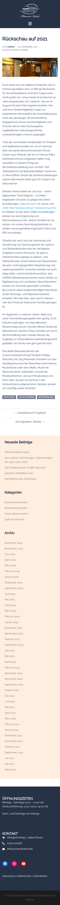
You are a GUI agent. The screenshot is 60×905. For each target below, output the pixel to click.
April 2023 (10, 661)
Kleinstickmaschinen (16, 508)
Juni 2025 (10, 554)
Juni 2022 (10, 701)
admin (10, 47)
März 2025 (10, 565)
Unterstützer (40, 876)
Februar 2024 (12, 616)
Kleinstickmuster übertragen (21, 478)
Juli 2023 (9, 650)
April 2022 (10, 712)
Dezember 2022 (13, 673)
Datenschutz (24, 876)
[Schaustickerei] (30, 10)
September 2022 (14, 684)
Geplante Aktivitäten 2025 (19, 473)
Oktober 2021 (12, 746)
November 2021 (14, 741)
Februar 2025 (12, 571)
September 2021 (14, 752)
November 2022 (14, 678)
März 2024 (10, 610)
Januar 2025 (11, 576)
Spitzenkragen (45, 397)
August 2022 (12, 690)
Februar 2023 (12, 667)
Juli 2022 (9, 695)
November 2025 (14, 548)
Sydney (30, 899)
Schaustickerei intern (15, 50)
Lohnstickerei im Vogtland (31, 412)
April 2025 (10, 559)
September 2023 (14, 644)
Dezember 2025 (13, 542)
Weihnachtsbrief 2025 (17, 452)
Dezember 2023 (13, 627)
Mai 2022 (9, 707)
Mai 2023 (10, 656)
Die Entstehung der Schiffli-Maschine (25, 467)
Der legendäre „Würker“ (29, 421)
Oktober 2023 (12, 639)
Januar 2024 (11, 622)
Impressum (8, 876)
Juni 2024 (10, 593)
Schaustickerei (26, 397)
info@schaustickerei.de (20, 848)
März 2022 (10, 718)
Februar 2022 (12, 724)
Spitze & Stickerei (14, 519)
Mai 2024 (10, 599)
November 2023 (14, 633)
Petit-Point (9, 397)
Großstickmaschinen (16, 502)
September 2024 (14, 588)
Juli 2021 (9, 758)
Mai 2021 (9, 763)
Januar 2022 (11, 729)
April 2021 (10, 769)
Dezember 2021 (13, 735)
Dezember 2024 (13, 582)
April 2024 (10, 605)
